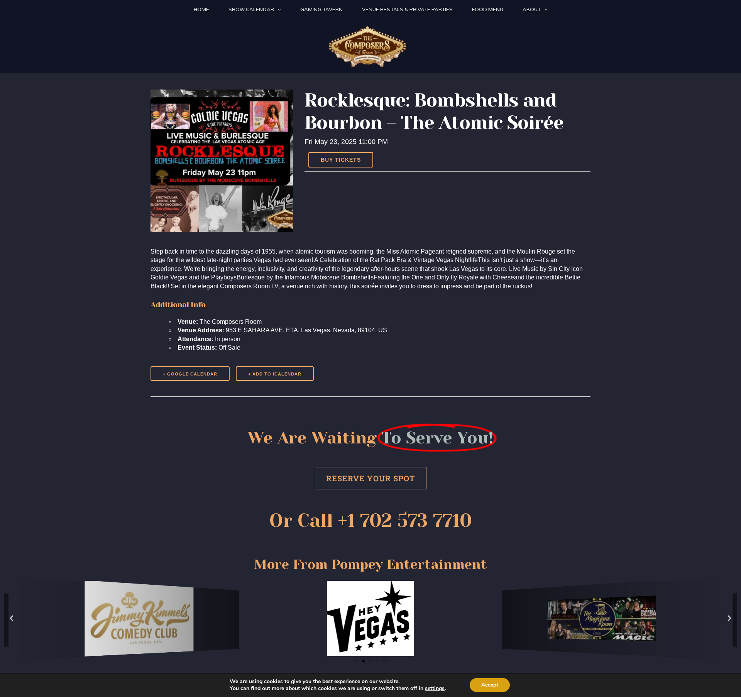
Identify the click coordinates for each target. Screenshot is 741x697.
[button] (277, 9)
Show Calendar (251, 10)
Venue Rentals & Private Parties (407, 10)
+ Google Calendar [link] (190, 374)
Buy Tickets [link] (341, 160)
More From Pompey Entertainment (370, 564)
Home (201, 10)
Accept (489, 685)
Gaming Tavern (321, 10)
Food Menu (487, 10)
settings (435, 688)
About (532, 10)
